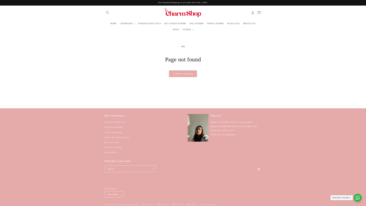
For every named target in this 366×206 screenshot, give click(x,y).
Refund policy (177, 204)
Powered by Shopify (132, 204)
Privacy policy (148, 204)
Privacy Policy (110, 152)
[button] (107, 12)
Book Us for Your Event (115, 122)
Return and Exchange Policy (117, 137)
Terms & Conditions (113, 147)
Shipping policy (192, 204)
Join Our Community (113, 127)
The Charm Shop (117, 204)
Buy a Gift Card (111, 142)
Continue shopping (183, 74)
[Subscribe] (152, 169)
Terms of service (163, 204)
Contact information (113, 132)
